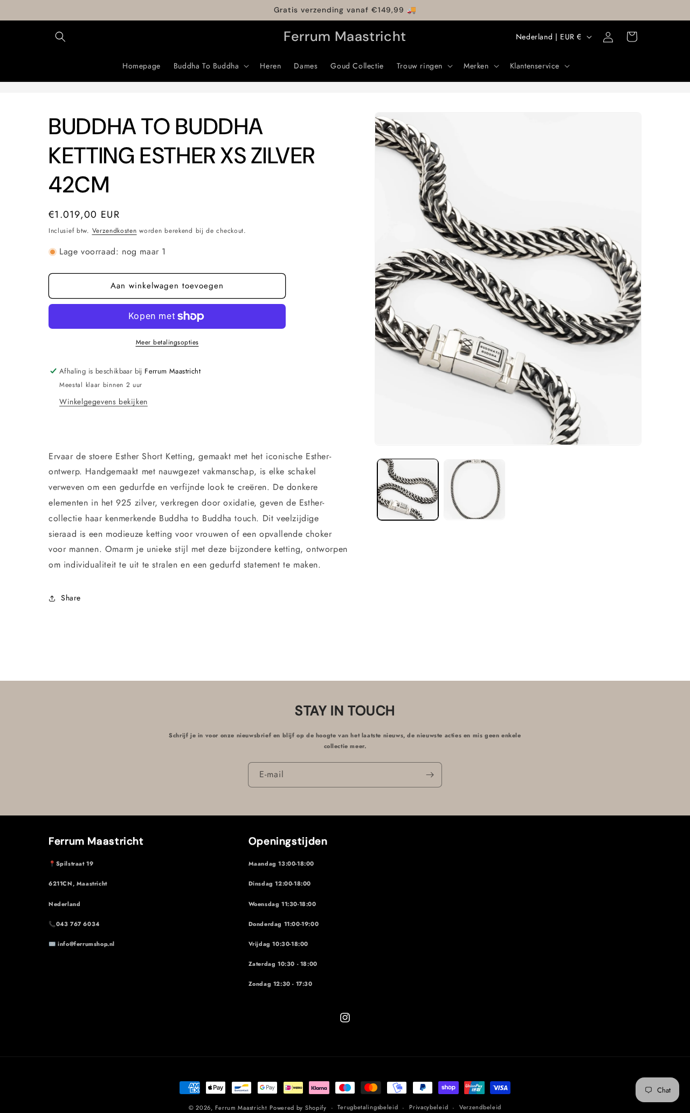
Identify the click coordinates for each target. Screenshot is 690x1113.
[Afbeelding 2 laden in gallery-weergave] (474, 489)
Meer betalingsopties (167, 342)
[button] (60, 37)
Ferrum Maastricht (241, 1107)
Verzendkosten (114, 231)
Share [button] (71, 597)
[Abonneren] (429, 774)
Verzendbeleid (480, 1107)
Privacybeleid (428, 1107)
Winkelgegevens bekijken (103, 401)
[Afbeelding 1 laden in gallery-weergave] (407, 489)
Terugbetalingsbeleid (367, 1107)
